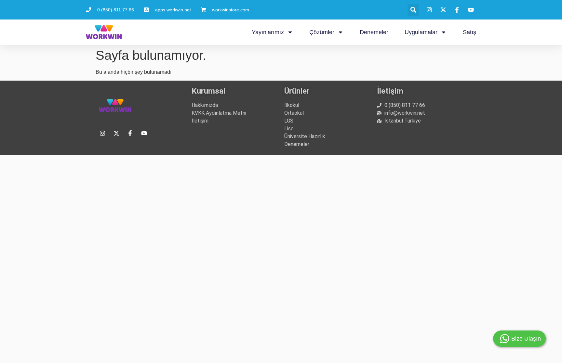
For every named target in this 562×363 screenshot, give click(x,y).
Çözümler (321, 32)
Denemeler (374, 32)
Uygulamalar (421, 32)
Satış (469, 32)
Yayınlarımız (268, 32)
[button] (413, 10)
